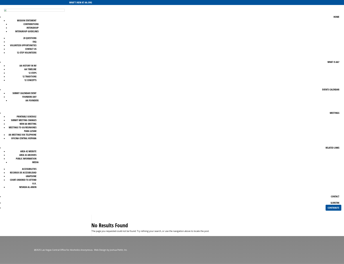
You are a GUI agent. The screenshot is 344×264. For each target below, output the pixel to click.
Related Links (332, 147)
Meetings (334, 112)
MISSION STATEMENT (26, 20)
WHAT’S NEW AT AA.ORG (80, 2)
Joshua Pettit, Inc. (118, 249)
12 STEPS (32, 72)
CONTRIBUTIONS (31, 24)
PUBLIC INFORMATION (26, 158)
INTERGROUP (32, 27)
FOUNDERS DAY (29, 96)
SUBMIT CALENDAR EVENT (24, 93)
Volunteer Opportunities (23, 45)
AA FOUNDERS (32, 100)
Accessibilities (29, 168)
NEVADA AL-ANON (27, 187)
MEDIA (35, 162)
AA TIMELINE (30, 69)
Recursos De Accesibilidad (23, 172)
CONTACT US (30, 49)
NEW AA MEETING (28, 123)
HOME (336, 16)
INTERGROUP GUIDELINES (27, 31)
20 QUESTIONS (29, 38)
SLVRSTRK (335, 202)
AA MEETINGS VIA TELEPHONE (22, 134)
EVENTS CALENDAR (330, 89)
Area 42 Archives (27, 155)
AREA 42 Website (28, 151)
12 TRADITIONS (29, 76)
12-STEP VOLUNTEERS (26, 52)
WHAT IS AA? (333, 62)
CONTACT (335, 196)
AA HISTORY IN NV (27, 65)
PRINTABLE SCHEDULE (26, 116)
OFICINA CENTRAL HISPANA (23, 138)
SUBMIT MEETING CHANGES (23, 120)
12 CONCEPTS (30, 80)
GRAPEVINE (31, 176)
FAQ (34, 41)
